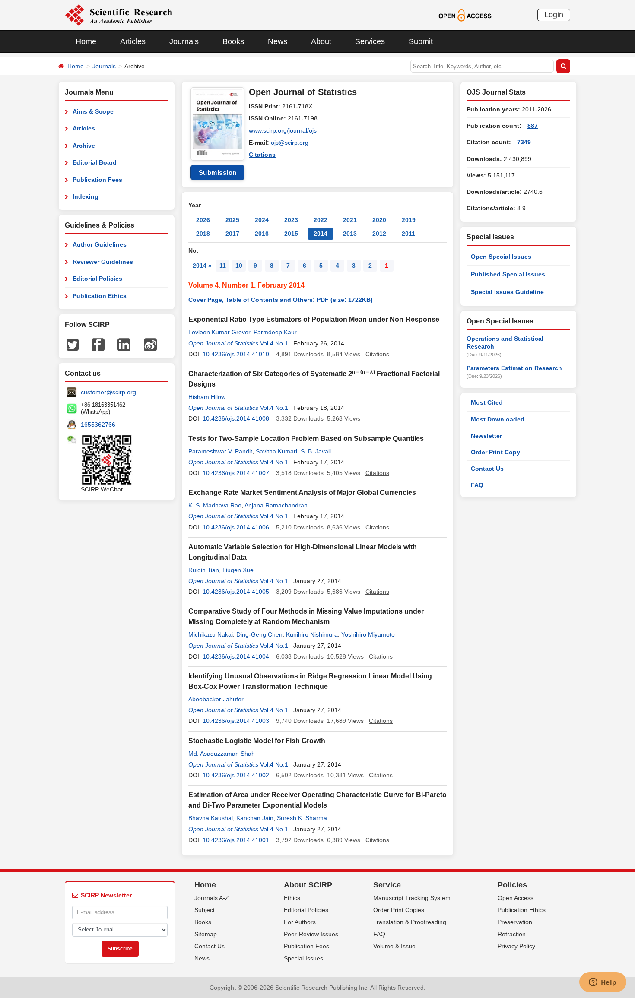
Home (86, 41)
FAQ (477, 485)
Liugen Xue (238, 570)
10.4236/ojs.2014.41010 (236, 354)
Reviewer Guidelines (103, 261)
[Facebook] (98, 344)
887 (532, 125)
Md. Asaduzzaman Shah (221, 753)
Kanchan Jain (254, 817)
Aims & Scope (93, 111)
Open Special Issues (501, 256)
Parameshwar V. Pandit (220, 451)
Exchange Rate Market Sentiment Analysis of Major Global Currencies (302, 492)
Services (370, 41)
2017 (232, 233)
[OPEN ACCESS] (465, 14)
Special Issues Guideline (507, 291)
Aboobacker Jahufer (216, 699)
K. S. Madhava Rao (214, 505)
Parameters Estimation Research (514, 367)
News (277, 41)
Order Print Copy (495, 452)
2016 (262, 233)
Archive (84, 145)
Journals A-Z (211, 897)
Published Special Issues (508, 274)
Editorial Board (95, 162)
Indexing (85, 196)
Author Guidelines (100, 244)
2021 (350, 219)
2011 (408, 233)
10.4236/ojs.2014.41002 (236, 775)
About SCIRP (308, 885)
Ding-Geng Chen (259, 634)
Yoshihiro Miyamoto (368, 634)
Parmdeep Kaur (275, 332)
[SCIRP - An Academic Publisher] (118, 14)
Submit (421, 41)
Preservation (515, 922)
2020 (379, 219)
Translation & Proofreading (409, 922)
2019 (409, 219)
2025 (232, 219)
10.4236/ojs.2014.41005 (236, 591)
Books (233, 41)
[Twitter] (73, 344)
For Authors (300, 922)
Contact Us (487, 468)
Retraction (512, 934)
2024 (262, 219)
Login (553, 14)
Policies (512, 885)
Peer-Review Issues (311, 934)
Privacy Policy (516, 946)
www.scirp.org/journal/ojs (283, 130)
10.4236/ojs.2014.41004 (236, 656)
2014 (320, 233)
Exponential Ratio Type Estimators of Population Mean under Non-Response (313, 319)
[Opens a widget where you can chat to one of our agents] (602, 983)
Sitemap (205, 934)
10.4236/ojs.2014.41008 (236, 418)
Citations (262, 154)
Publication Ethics (100, 295)
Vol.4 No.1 (274, 343)
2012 (379, 233)
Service (387, 885)
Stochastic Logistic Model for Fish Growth (256, 741)
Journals (184, 41)
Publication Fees (97, 179)
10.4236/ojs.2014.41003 (236, 720)
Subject (204, 909)
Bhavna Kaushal (210, 817)
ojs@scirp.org (289, 142)
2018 (203, 233)
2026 (203, 219)
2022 (320, 219)
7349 (524, 142)
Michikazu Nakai (210, 634)
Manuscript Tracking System (412, 897)
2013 (350, 233)
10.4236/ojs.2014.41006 (236, 527)
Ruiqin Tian (203, 570)
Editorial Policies (97, 278)
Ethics (292, 897)
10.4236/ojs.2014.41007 (236, 472)
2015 (291, 233)
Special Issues (303, 958)
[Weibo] (150, 344)
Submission (218, 172)
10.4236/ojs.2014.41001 (236, 839)
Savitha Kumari (276, 451)
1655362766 (98, 424)
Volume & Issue (394, 946)
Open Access (515, 897)
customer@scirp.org (108, 392)
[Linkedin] (123, 344)
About (321, 41)
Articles (133, 41)
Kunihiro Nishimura (312, 634)
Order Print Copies (398, 909)
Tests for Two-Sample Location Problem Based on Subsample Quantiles (306, 438)
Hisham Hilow (206, 396)
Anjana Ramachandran (276, 505)
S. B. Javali (316, 451)
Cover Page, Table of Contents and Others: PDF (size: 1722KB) (280, 299)
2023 (291, 219)
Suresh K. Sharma (302, 817)
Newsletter (486, 435)
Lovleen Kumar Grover (219, 332)
